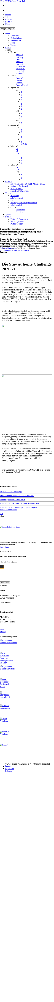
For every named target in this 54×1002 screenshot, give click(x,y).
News (7, 33)
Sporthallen (20, 210)
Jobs (7, 17)
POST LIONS (16, 188)
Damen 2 (19, 83)
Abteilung (14, 195)
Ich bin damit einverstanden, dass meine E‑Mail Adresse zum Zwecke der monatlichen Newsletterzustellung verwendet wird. (29, 572)
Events (8, 47)
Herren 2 (19, 57)
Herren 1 (19, 54)
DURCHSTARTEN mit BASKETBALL (27, 184)
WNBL (24, 144)
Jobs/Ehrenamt (16, 198)
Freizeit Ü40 (21, 73)
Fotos (12, 43)
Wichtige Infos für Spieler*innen (23, 203)
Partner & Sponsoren (19, 219)
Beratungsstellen (17, 221)
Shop (7, 24)
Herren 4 (19, 61)
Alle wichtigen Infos (8, 248)
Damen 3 (19, 80)
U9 (17, 151)
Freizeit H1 (20, 66)
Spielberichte (15, 40)
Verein (8, 193)
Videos (13, 45)
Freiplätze (20, 212)
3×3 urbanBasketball (19, 186)
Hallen (8, 15)
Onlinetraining (16, 38)
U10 (17, 153)
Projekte (8, 181)
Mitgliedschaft (16, 205)
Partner (8, 217)
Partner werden (16, 224)
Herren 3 (19, 59)
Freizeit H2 (20, 69)
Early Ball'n (21, 71)
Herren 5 (19, 64)
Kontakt (8, 19)
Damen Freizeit (22, 85)
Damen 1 (19, 78)
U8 (17, 148)
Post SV (8, 22)
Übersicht (14, 36)
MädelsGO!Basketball (19, 191)
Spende (8, 214)
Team (12, 200)
